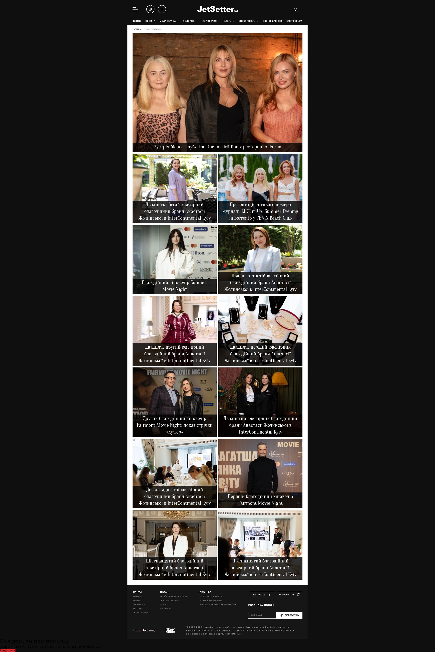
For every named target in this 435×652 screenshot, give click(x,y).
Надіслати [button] (7, 650)
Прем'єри (137, 596)
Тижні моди (139, 604)
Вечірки (136, 600)
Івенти (137, 592)
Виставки (137, 609)
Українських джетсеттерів (173, 596)
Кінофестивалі (140, 613)
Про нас (205, 592)
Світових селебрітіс (170, 600)
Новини (165, 592)
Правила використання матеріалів (217, 604)
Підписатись (292, 615)
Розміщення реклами (210, 600)
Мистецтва (165, 609)
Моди (163, 604)
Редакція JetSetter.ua (210, 596)
